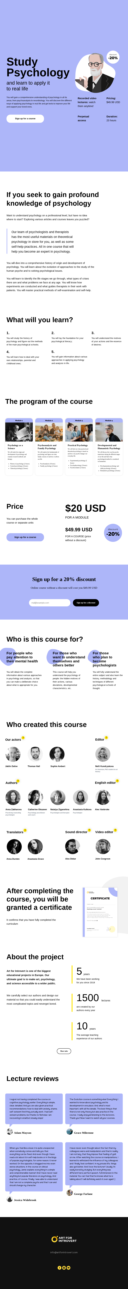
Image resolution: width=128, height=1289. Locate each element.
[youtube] (68, 1268)
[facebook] (59, 1268)
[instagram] (64, 1268)
